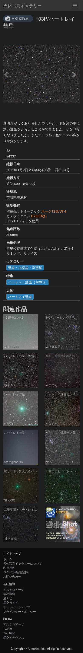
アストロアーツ (13, 589)
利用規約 (9, 567)
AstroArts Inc (36, 648)
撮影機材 (13, 205)
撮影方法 (13, 177)
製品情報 (9, 593)
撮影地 (11, 191)
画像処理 (13, 242)
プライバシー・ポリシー (19, 611)
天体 (9, 290)
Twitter (7, 628)
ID (8, 150)
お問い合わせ (12, 576)
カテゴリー (14, 261)
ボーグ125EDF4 (53, 211)
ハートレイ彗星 (20, 296)
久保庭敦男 (20, 18)
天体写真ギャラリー (22, 5)
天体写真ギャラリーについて (22, 563)
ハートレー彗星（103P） (27, 282)
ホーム (7, 559)
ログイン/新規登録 (15, 572)
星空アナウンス (13, 637)
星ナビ (7, 598)
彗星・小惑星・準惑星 (25, 267)
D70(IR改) (38, 215)
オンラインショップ (16, 607)
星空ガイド (10, 602)
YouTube (9, 633)
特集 (9, 275)
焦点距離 (13, 228)
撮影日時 (13, 164)
